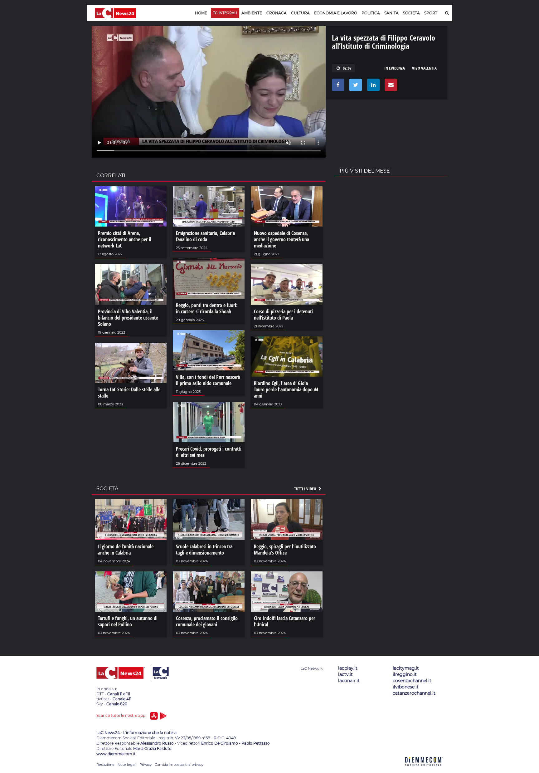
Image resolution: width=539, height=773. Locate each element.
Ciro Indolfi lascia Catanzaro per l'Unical (284, 621)
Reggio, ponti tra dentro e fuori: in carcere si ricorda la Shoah (206, 308)
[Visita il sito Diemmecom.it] (424, 769)
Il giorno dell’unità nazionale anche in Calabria (125, 549)
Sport (430, 13)
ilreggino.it (405, 674)
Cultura (300, 13)
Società (411, 13)
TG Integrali (225, 13)
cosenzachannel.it (412, 680)
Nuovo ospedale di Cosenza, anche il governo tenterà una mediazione (281, 239)
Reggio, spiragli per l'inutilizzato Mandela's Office (285, 549)
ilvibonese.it (406, 687)
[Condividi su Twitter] (354, 86)
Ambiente (251, 13)
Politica (371, 13)
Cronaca (276, 13)
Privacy (145, 764)
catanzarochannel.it (414, 693)
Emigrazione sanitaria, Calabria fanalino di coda (205, 236)
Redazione (105, 764)
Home (201, 13)
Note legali (127, 764)
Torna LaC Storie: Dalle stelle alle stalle (129, 392)
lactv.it (345, 674)
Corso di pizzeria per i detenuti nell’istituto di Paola (283, 314)
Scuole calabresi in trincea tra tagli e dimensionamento (204, 549)
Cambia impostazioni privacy (179, 764)
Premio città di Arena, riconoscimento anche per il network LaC (124, 239)
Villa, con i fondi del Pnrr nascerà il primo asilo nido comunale (208, 380)
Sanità (391, 13)
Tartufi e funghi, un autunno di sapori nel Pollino (128, 621)
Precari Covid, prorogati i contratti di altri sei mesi (208, 451)
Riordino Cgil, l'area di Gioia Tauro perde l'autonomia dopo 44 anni (286, 389)
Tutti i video (305, 489)
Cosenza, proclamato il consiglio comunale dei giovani (207, 621)
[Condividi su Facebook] (337, 86)
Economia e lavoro (335, 13)
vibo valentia (424, 68)
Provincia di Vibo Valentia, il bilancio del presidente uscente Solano (128, 317)
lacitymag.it (406, 668)
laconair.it (349, 680)
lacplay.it (347, 668)
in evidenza (394, 68)
